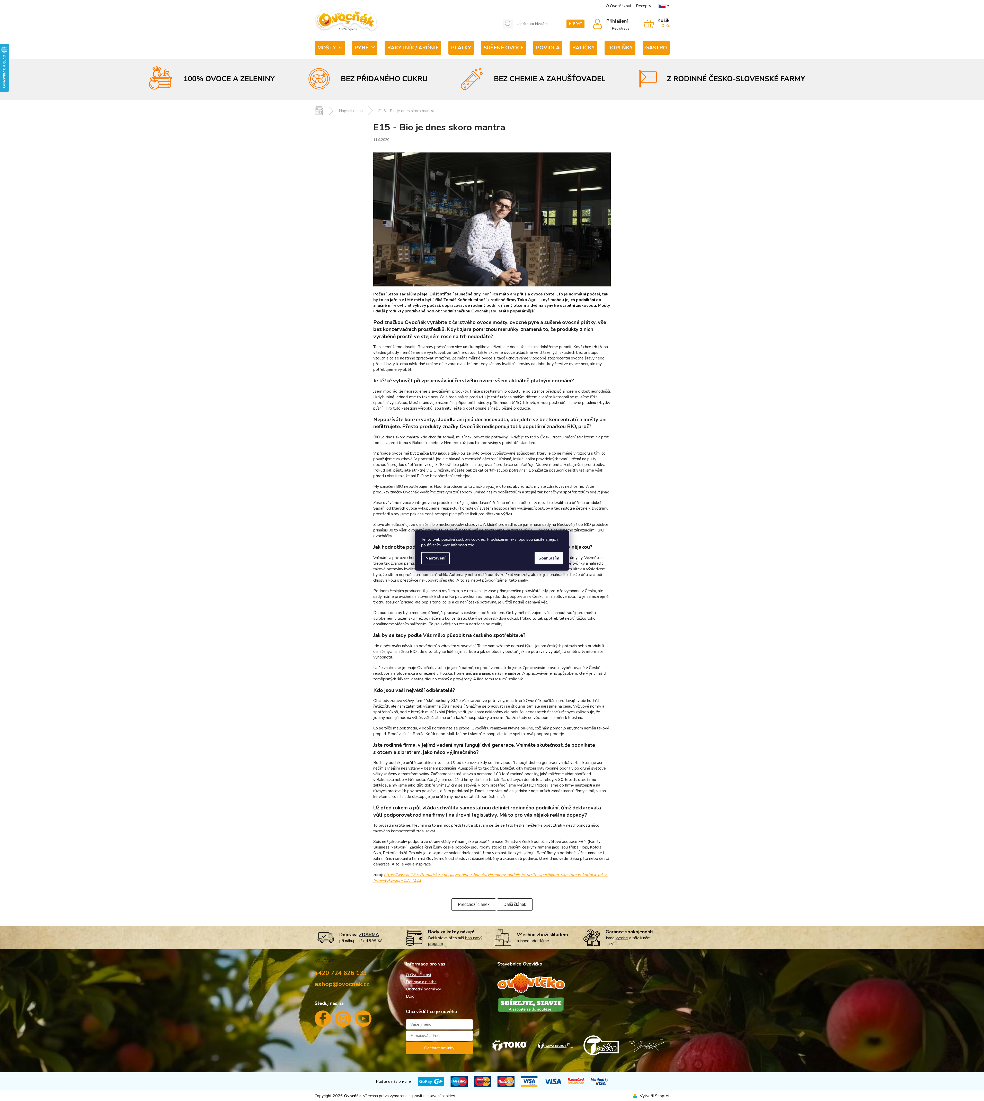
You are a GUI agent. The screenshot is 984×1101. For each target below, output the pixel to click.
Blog (410, 996)
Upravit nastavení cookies (432, 1096)
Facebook (323, 1020)
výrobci (622, 938)
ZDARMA (369, 935)
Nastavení (435, 558)
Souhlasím (548, 558)
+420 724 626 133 (341, 973)
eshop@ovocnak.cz (342, 984)
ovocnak (343, 1020)
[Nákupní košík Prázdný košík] (653, 24)
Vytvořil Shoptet (655, 1096)
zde (471, 545)
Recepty (643, 6)
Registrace (621, 28)
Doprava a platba (421, 982)
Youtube (363, 1020)
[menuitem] (330, 48)
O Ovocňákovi (618, 6)
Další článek (514, 904)
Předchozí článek (474, 904)
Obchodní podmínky (423, 989)
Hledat (575, 24)
